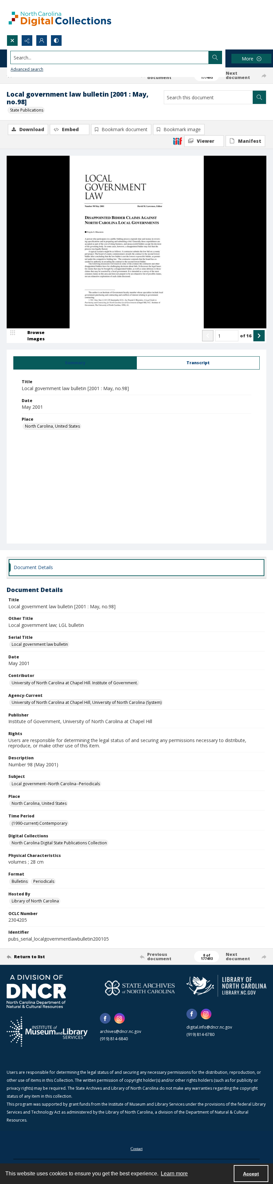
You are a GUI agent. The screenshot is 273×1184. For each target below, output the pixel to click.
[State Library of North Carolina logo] (226, 985)
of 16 (246, 336)
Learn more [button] (174, 1173)
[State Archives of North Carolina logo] (140, 988)
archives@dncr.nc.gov (120, 1031)
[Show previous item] (207, 335)
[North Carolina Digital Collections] (60, 17)
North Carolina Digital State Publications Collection (59, 843)
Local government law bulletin (40, 644)
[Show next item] (259, 335)
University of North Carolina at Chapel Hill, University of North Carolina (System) (86, 702)
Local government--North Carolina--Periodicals (56, 784)
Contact (136, 1148)
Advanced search (27, 69)
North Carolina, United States (52, 426)
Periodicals (43, 881)
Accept (251, 1173)
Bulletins (20, 881)
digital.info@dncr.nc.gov (209, 1027)
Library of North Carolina (35, 901)
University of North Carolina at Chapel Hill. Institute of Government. (75, 683)
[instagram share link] (119, 1018)
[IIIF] (177, 140)
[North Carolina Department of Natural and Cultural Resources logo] (36, 991)
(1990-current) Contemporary (39, 823)
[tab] (75, 363)
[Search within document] (259, 97)
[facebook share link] (105, 1018)
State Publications (26, 110)
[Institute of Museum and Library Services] (47, 1032)
